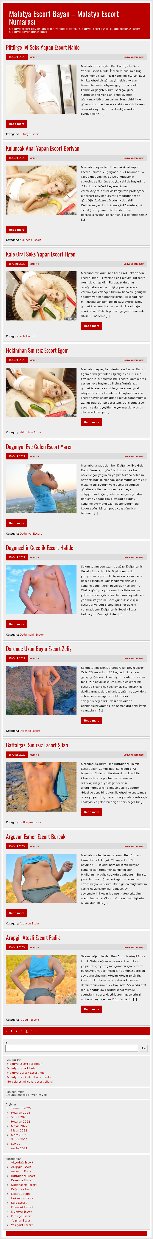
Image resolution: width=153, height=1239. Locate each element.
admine (34, 56)
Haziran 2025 (20, 1112)
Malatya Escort (21, 1211)
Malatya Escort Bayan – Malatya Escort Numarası (64, 17)
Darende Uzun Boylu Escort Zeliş (38, 648)
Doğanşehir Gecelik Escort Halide (39, 547)
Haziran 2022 (20, 1121)
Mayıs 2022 (19, 1126)
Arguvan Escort (30, 923)
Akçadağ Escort (22, 1162)
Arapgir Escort (29, 1019)
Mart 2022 (18, 1135)
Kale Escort (27, 336)
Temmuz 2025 (21, 1108)
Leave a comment (134, 56)
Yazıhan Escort (21, 1220)
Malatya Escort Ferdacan (24, 1063)
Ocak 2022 (18, 1144)
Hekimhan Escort (31, 432)
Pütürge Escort (29, 134)
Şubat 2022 (19, 1139)
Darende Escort (30, 730)
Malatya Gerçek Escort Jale (26, 1072)
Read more (16, 124)
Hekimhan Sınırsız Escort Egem (37, 350)
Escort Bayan (20, 1193)
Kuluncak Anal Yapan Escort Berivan (42, 148)
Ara (8, 1043)
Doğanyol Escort (31, 533)
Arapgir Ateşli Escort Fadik (33, 937)
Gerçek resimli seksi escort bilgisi (30, 1081)
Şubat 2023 (19, 1117)
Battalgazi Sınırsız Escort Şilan (37, 745)
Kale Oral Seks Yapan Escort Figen (40, 254)
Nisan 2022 (19, 1130)
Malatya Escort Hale (21, 1068)
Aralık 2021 (19, 1148)
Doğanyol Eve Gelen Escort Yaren (39, 446)
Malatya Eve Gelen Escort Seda (29, 1077)
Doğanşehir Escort (32, 634)
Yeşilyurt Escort (22, 1225)
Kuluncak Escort (30, 240)
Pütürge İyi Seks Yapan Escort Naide (43, 47)
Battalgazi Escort (31, 822)
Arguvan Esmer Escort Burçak (35, 836)
